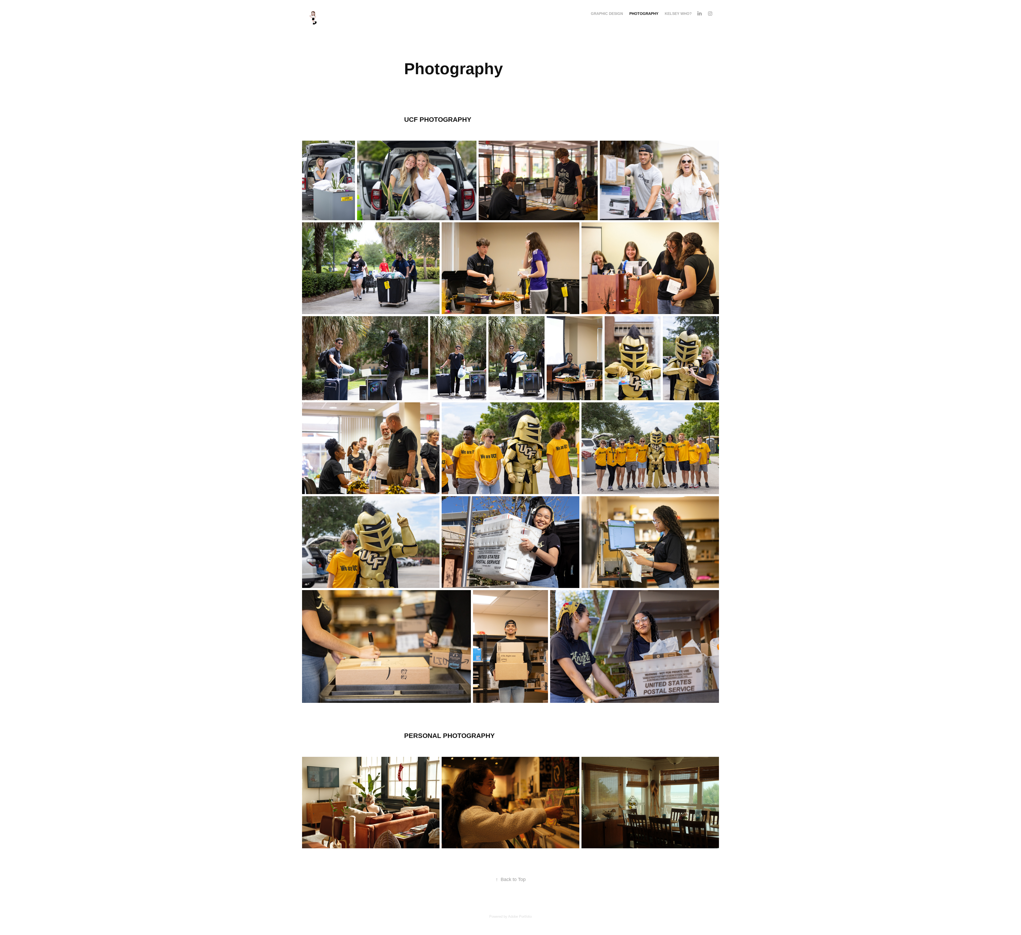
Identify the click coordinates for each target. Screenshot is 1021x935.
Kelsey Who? (678, 13)
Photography (643, 13)
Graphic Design (607, 13)
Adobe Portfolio (520, 917)
